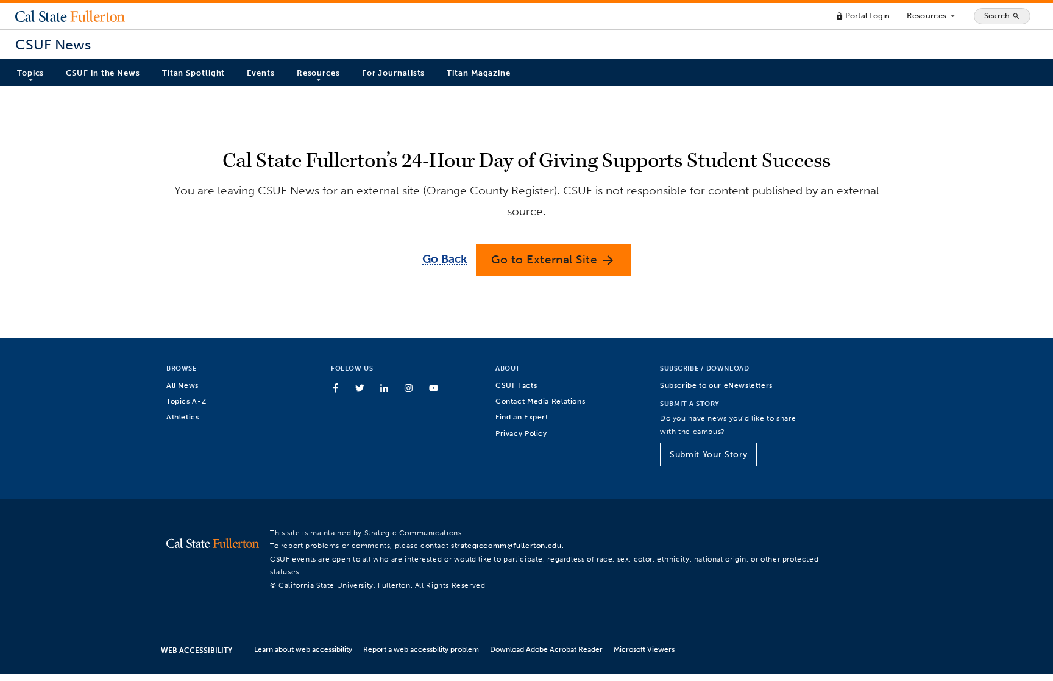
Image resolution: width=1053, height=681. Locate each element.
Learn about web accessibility (303, 649)
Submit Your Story (708, 454)
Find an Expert (521, 416)
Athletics (182, 416)
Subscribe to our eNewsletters (716, 385)
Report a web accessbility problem (421, 649)
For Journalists (393, 72)
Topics (30, 72)
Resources (931, 16)
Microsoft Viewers (644, 649)
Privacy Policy (521, 433)
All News (182, 385)
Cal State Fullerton (70, 16)
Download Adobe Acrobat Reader (546, 649)
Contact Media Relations (540, 400)
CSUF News (53, 45)
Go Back (444, 259)
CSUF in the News (103, 72)
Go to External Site (553, 260)
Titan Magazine (479, 72)
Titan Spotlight (193, 72)
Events (260, 72)
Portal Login (862, 15)
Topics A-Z (186, 400)
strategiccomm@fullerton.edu (506, 545)
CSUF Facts (516, 385)
